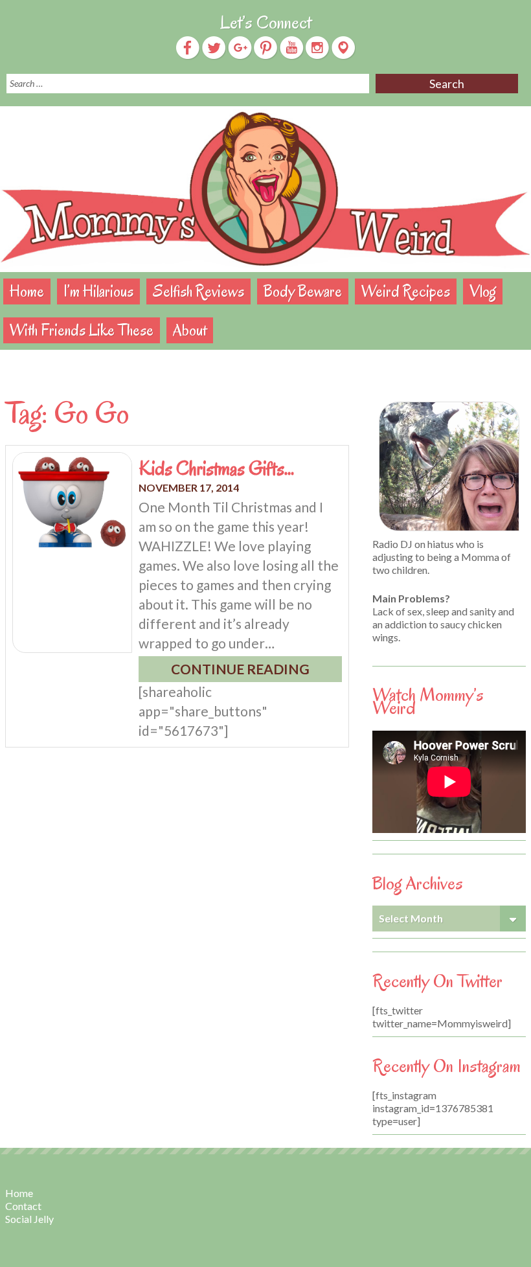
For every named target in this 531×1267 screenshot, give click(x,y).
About (190, 330)
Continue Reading (240, 669)
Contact (23, 1206)
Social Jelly (29, 1219)
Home (27, 291)
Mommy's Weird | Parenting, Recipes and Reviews (265, 189)
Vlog (482, 291)
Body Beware (303, 291)
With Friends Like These (81, 330)
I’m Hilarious (98, 291)
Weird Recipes (405, 291)
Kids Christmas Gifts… (216, 468)
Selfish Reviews (198, 291)
